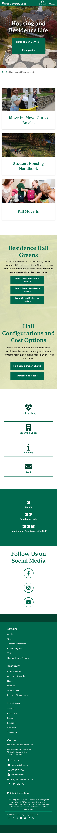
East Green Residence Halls (27, 280)
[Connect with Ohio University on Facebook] (9, 818)
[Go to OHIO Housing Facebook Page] (28, 573)
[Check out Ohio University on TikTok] (28, 818)
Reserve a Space (28, 433)
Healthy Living (28, 413)
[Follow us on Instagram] (14, 784)
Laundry (28, 452)
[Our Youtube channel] (19, 784)
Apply (10, 634)
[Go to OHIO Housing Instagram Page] (28, 588)
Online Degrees (14, 648)
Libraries (11, 685)
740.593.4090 (17, 769)
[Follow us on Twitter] (23, 784)
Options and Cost (26, 375)
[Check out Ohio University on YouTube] (21, 818)
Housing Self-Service (27, 42)
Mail (28, 472)
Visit (9, 653)
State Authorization (33, 807)
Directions (15, 760)
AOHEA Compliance (30, 799)
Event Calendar (14, 671)
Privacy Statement (17, 807)
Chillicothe (12, 713)
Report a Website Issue (17, 695)
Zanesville (12, 732)
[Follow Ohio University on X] (25, 818)
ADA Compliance (14, 799)
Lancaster (11, 722)
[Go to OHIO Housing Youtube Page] (28, 602)
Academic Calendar (16, 676)
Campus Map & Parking (18, 657)
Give (9, 638)
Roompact (27, 50)
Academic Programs (16, 643)
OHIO (4, 72)
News (9, 680)
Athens (10, 708)
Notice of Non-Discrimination (39, 804)
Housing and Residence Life (20, 779)
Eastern (10, 718)
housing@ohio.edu (19, 765)
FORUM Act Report (28, 802)
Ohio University (18, 815)
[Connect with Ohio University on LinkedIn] (17, 818)
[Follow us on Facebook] (9, 784)
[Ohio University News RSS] (32, 818)
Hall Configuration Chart (26, 366)
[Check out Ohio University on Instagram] (13, 818)
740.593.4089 (17, 774)
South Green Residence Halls (27, 290)
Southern (11, 727)
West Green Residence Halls (27, 299)
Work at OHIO (13, 690)
